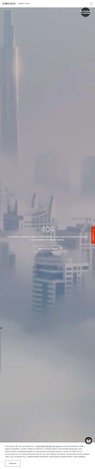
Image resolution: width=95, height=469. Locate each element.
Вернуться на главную (47, 249)
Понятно (12, 463)
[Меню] (91, 3)
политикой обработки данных (48, 446)
